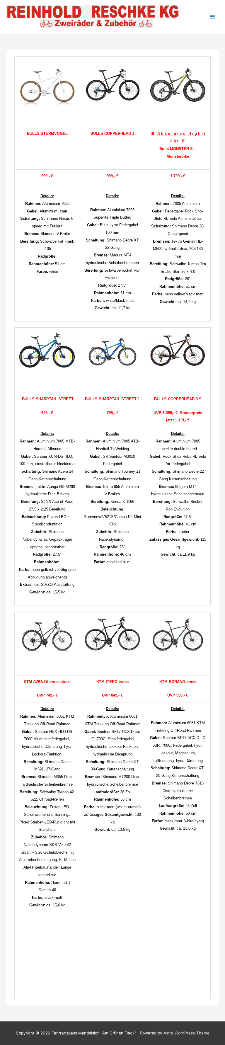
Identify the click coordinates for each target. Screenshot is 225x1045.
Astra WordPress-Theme (186, 1033)
